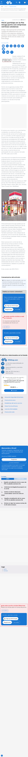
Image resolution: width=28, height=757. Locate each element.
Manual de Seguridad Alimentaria (14, 397)
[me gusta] (11, 52)
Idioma (23, 19)
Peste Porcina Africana (11, 406)
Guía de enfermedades (11, 409)
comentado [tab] (20, 478)
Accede (17, 309)
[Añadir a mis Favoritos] (3, 52)
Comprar (14, 390)
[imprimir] (7, 52)
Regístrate (8, 309)
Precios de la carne (10, 400)
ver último (6, 327)
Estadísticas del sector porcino (13, 403)
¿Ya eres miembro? (14, 462)
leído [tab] (7, 478)
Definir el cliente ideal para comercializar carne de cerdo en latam (12, 493)
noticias (6, 570)
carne (5, 569)
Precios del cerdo (9, 412)
